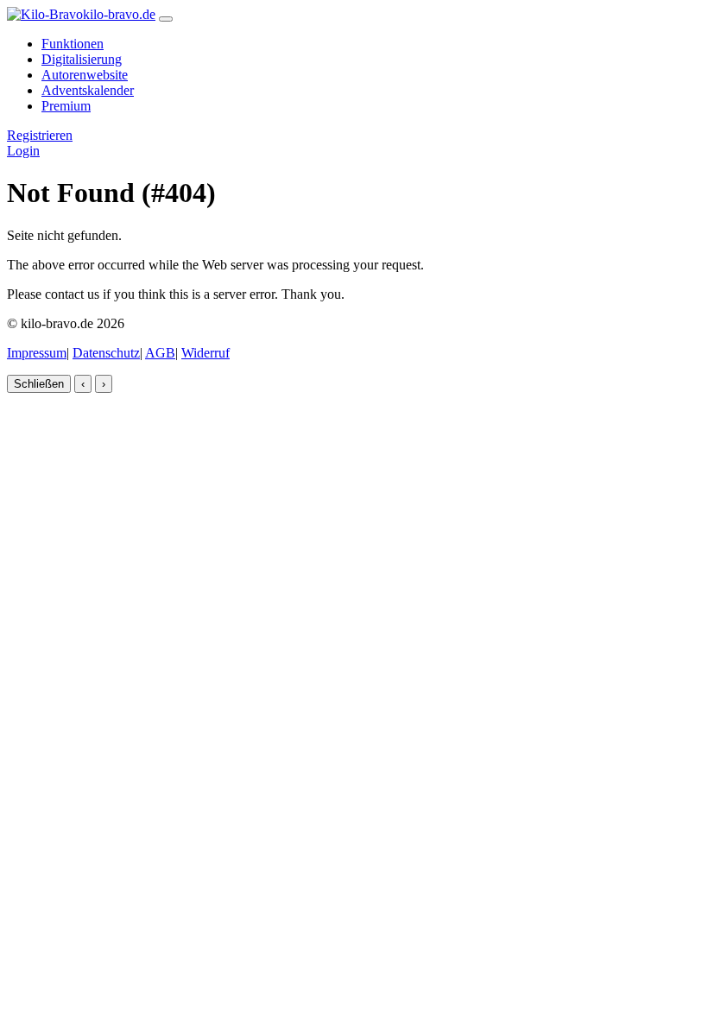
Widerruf (205, 352)
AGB (160, 352)
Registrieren (40, 135)
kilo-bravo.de (119, 14)
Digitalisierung (81, 59)
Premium (66, 105)
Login (23, 150)
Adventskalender (87, 90)
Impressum (36, 352)
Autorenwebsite (84, 74)
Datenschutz (106, 352)
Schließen (39, 383)
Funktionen (72, 43)
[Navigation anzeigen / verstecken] (166, 19)
